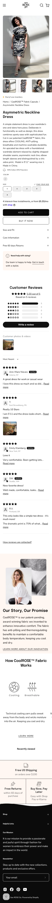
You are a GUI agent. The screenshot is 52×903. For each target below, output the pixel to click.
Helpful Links (8, 824)
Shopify (35, 897)
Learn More (26, 736)
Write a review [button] (26, 324)
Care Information (11, 237)
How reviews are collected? (17, 542)
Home (6, 101)
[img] (10, 367)
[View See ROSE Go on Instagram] (5, 889)
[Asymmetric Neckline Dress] (9, 86)
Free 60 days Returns (13, 245)
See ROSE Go (15, 897)
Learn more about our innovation (25, 649)
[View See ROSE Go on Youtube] (25, 889)
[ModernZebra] (5, 179)
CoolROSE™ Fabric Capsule (24, 101)
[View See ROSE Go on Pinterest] (18, 889)
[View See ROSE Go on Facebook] (12, 889)
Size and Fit (8, 230)
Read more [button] (9, 463)
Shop (5, 814)
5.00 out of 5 (33, 294)
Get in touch (38, 262)
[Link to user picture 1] (10, 428)
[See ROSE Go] (26, 5)
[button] (41, 5)
